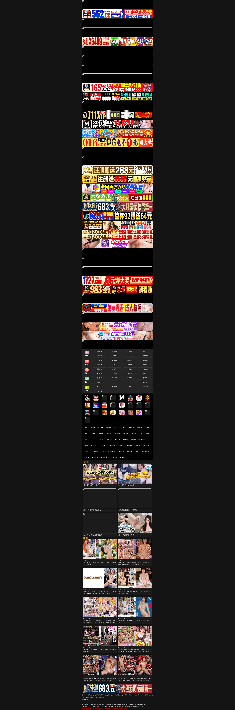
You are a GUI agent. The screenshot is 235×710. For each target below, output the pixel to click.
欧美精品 (130, 351)
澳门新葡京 (141, 439)
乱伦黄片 (101, 439)
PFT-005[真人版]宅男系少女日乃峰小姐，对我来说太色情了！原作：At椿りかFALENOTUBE (99, 621)
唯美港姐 (130, 360)
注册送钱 (131, 427)
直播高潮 (125, 433)
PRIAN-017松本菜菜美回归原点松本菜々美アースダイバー (134, 592)
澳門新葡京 (94, 445)
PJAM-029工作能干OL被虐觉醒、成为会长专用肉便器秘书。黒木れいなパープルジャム (99, 592)
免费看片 (121, 451)
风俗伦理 (145, 387)
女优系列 (114, 369)
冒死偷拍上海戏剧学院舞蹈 (127, 510)
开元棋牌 (100, 427)
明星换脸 (114, 373)
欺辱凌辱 (99, 364)
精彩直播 (133, 433)
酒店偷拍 (148, 433)
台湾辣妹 (99, 360)
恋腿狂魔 (145, 369)
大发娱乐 (86, 445)
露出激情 (114, 378)
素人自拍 (145, 356)
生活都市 (99, 387)
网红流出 (130, 364)
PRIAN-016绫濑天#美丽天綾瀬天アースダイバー (134, 621)
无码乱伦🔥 (146, 445)
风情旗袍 (99, 373)
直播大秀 (137, 451)
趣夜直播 (117, 439)
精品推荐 (99, 351)
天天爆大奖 (94, 451)
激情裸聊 (129, 445)
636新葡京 (121, 445)
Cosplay (130, 356)
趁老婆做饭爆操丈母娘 (91, 485)
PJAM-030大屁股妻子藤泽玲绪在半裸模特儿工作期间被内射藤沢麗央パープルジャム (134, 563)
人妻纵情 (130, 387)
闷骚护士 (145, 373)
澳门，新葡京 (112, 451)
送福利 (147, 427)
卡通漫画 (99, 378)
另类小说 (99, 391)
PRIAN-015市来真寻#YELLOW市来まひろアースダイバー (99, 563)
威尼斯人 (86, 427)
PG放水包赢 (116, 433)
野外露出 (145, 364)
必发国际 (133, 439)
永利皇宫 (103, 445)
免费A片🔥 (95, 457)
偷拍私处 (109, 439)
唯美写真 (130, 378)
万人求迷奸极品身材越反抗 (92, 535)
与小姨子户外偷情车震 (126, 485)
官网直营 (108, 427)
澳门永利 (116, 427)
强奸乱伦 (114, 351)
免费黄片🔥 (113, 457)
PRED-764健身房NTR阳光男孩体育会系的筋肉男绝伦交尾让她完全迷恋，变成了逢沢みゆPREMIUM (99, 680)
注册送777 (140, 427)
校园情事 (114, 387)
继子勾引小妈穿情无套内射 (92, 510)
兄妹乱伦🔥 (104, 457)
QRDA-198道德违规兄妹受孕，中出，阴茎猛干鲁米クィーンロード (99, 650)
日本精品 (114, 356)
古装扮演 (99, 369)
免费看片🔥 (111, 445)
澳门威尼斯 (145, 451)
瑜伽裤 (130, 373)
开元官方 (86, 451)
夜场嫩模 (125, 439)
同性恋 (145, 382)
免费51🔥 (137, 445)
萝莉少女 (145, 351)
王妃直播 (93, 439)
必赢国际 (100, 433)
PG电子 (124, 427)
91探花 (114, 364)
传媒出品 (99, 382)
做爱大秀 (129, 451)
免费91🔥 (86, 457)
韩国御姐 (114, 360)
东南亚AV (145, 360)
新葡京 (85, 433)
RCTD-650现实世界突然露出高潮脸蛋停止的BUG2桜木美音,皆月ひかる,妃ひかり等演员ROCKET (133, 651)
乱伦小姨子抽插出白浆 (126, 535)
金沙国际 (103, 451)
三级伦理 (99, 356)
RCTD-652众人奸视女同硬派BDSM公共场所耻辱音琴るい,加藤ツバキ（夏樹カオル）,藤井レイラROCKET (134, 680)
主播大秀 (86, 439)
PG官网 (93, 427)
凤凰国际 (108, 433)
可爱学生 (130, 369)
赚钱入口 (122, 457)
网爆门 (145, 378)
